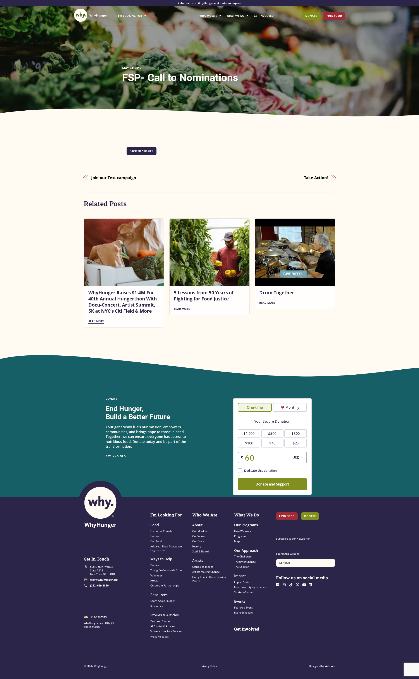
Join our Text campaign (113, 177)
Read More (96, 321)
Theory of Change (245, 562)
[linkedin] (311, 584)
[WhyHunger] (90, 15)
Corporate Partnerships (164, 585)
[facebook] (279, 584)
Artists (154, 580)
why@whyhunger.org (104, 579)
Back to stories (141, 151)
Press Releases (159, 636)
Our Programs (246, 525)
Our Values (199, 536)
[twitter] (298, 584)
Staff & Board (200, 551)
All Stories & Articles (162, 626)
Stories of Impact (202, 567)
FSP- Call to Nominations (180, 78)
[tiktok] (292, 584)
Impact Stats (241, 582)
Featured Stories (160, 621)
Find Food (334, 16)
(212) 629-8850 (99, 585)
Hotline (154, 536)
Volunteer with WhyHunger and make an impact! (209, 3)
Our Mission (199, 531)
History (196, 546)
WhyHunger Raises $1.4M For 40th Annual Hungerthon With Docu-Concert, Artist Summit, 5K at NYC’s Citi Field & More (122, 302)
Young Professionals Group (166, 570)
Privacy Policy (209, 666)
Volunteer (156, 575)
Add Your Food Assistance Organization (166, 548)
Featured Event (243, 607)
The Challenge (243, 556)
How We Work (242, 531)
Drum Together (276, 293)
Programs (240, 536)
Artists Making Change (206, 572)
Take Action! (316, 177)
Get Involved (264, 16)
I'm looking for (144, 15)
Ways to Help (161, 559)
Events (239, 601)
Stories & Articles (164, 615)
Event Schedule (243, 612)
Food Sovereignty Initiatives (250, 587)
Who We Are (208, 16)
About (197, 525)
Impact (240, 575)
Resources (159, 594)
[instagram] (285, 584)
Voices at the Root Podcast (166, 631)
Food (154, 525)
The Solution (241, 567)
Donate (311, 16)
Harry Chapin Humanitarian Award (209, 578)
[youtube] (305, 584)
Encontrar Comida (161, 531)
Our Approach (246, 550)
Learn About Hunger (162, 601)
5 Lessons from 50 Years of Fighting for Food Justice (204, 296)
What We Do (235, 16)
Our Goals (198, 541)
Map (237, 541)
